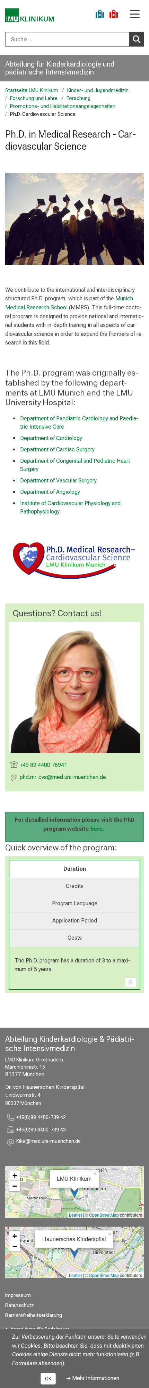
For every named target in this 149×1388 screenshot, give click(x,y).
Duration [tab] (74, 869)
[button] (63, 778)
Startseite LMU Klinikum (31, 90)
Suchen (136, 39)
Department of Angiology (50, 492)
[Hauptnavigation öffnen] (135, 15)
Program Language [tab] (74, 903)
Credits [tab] (75, 886)
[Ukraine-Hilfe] (100, 15)
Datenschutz (19, 1305)
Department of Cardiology (51, 438)
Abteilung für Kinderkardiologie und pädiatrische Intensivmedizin (59, 68)
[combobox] (74, 39)
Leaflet (75, 1215)
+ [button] (14, 1175)
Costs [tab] (75, 938)
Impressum (18, 1295)
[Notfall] (113, 15)
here (96, 829)
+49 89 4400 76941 (43, 765)
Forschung (78, 98)
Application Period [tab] (74, 920)
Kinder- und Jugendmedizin (98, 90)
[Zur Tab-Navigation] (130, 983)
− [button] (14, 1185)
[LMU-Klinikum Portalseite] (29, 15)
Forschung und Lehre (34, 98)
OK (48, 1378)
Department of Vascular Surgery (58, 480)
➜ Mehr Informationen (92, 1378)
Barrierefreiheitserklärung (33, 1315)
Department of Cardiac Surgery (57, 449)
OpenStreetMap (104, 1215)
